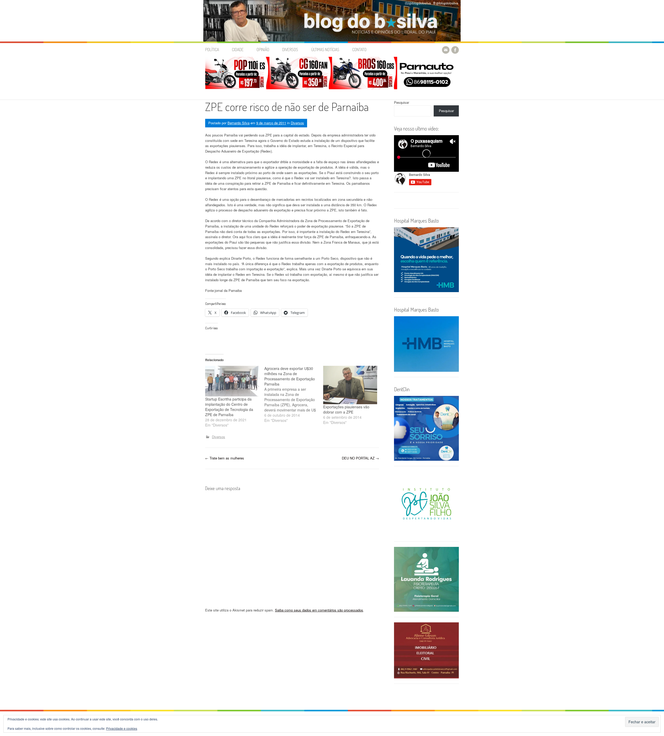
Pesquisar (401, 102)
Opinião (263, 49)
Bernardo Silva (238, 122)
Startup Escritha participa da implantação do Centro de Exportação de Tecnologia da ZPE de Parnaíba (229, 406)
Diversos (290, 49)
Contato (359, 49)
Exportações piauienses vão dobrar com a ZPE (346, 409)
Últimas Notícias (325, 49)
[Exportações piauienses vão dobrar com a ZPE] (350, 385)
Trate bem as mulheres (224, 458)
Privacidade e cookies (121, 728)
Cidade (238, 49)
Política (212, 49)
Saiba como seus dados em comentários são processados (319, 610)
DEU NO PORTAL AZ (360, 458)
